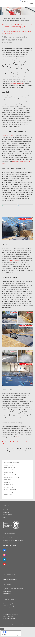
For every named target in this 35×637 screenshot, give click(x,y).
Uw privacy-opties (13, 632)
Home (5, 18)
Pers (5, 482)
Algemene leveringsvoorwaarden (13, 588)
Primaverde (7, 487)
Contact (5, 543)
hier (17, 437)
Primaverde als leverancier (11, 538)
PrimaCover (7, 484)
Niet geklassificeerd (10, 477)
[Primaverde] (24, 1)
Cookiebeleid (7, 591)
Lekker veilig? (8, 472)
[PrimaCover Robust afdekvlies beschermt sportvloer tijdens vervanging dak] (17, 33)
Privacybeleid (7, 593)
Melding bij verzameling (10, 635)
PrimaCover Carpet (13, 260)
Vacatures (7, 494)
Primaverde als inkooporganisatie (13, 540)
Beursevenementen (10, 462)
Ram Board (7, 492)
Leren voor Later (9, 475)
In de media (7, 470)
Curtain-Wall (7, 465)
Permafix (7, 479)
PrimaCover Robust (16, 83)
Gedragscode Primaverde (11, 545)
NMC (4, 517)
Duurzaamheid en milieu (10, 579)
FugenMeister (8, 467)
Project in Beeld (9, 489)
